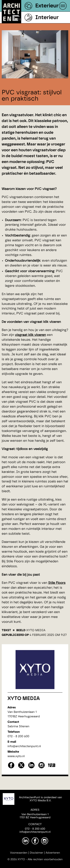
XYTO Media (24, 698)
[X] (21, 767)
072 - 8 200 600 (18, 736)
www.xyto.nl (16, 756)
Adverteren (53, 852)
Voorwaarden (18, 852)
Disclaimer (36, 852)
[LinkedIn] (25, 840)
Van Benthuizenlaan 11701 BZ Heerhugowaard (34, 816)
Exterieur (47, 6)
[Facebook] (35, 840)
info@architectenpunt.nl (24, 746)
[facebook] (11, 767)
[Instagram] (44, 840)
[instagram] (41, 767)
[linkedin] (31, 767)
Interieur (47, 17)
